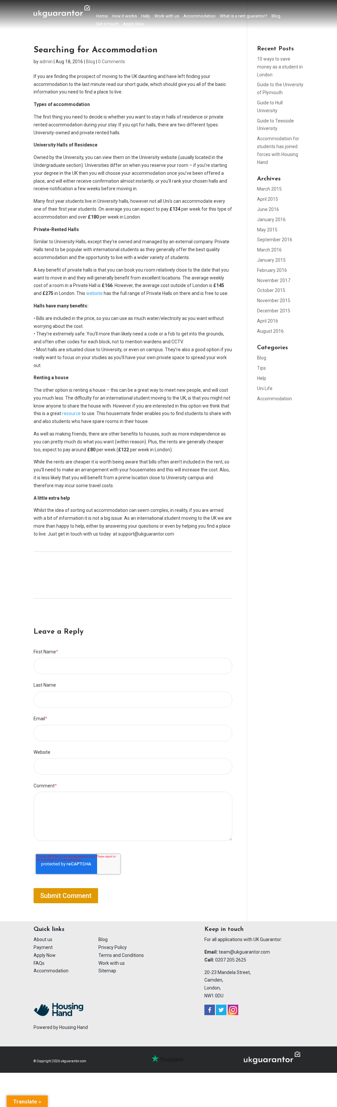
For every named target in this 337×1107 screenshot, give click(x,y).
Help (145, 16)
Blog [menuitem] (103, 939)
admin (46, 61)
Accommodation (199, 16)
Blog (276, 16)
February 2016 (272, 270)
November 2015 (273, 300)
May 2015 (267, 229)
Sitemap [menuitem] (107, 970)
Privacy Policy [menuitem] (112, 947)
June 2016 (268, 209)
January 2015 (271, 260)
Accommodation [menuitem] (51, 970)
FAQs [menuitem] (39, 963)
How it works (124, 16)
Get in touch (107, 24)
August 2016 (270, 331)
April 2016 (267, 321)
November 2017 (273, 280)
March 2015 (269, 189)
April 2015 (267, 199)
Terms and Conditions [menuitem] (121, 955)
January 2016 (271, 219)
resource (71, 413)
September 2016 (274, 239)
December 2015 (273, 310)
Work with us (166, 16)
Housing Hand (73, 1027)
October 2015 (271, 290)
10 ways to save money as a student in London (280, 66)
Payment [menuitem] (43, 947)
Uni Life (264, 388)
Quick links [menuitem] (49, 930)
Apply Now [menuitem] (45, 955)
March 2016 (269, 249)
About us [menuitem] (43, 939)
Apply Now (133, 24)
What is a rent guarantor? (243, 16)
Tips (261, 368)
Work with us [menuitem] (111, 963)
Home (102, 16)
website (94, 293)
